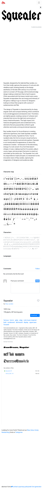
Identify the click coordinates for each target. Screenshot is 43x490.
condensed (11, 322)
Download (34, 315)
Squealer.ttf (9, 371)
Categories (19, 432)
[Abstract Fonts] (3, 2)
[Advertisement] (21, 54)
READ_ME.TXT (10, 373)
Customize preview (36, 27)
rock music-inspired (30, 320)
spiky (16, 320)
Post (37, 281)
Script (36, 430)
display (26, 322)
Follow (37, 268)
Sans (32, 430)
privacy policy (24, 486)
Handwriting (5, 432)
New (28, 430)
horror (12, 320)
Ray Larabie (9, 304)
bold (5, 322)
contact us (16, 486)
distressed (19, 322)
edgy (21, 320)
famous (6, 320)
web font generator (35, 486)
